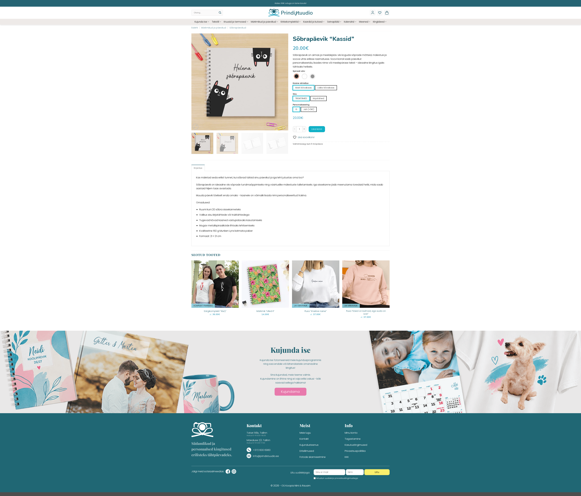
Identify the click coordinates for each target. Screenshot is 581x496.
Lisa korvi (317, 129)
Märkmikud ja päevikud (263, 21)
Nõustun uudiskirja (337, 478)
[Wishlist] (379, 12)
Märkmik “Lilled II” (265, 311)
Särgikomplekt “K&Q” (215, 311)
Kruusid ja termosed (235, 21)
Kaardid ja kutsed (312, 21)
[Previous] (197, 82)
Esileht (194, 27)
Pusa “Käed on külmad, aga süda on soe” (366, 312)
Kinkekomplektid (290, 21)
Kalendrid (349, 21)
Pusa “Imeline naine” (316, 311)
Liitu (377, 472)
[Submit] (220, 12)
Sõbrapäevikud (238, 27)
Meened (363, 21)
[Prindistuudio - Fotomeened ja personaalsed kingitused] (290, 13)
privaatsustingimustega (346, 478)
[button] (387, 12)
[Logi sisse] (372, 12)
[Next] (282, 82)
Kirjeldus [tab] (198, 168)
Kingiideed (378, 21)
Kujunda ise (201, 21)
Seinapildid (333, 21)
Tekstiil (215, 21)
